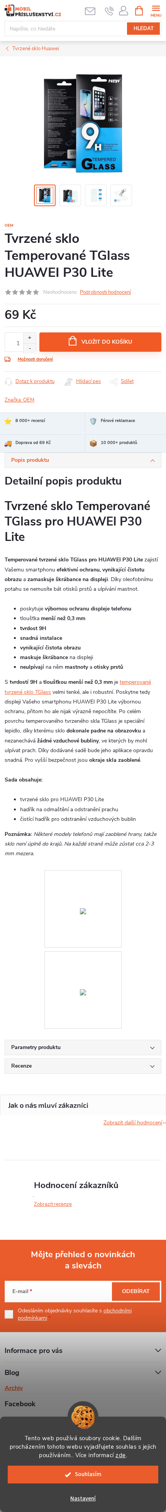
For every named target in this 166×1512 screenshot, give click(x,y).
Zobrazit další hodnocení (132, 1122)
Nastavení (83, 1499)
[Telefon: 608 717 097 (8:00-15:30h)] (109, 11)
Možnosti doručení (35, 359)
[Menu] (156, 10)
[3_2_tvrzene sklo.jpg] (83, 956)
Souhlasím (88, 1474)
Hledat (144, 28)
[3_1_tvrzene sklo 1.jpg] (83, 875)
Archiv (14, 1388)
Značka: (19, 400)
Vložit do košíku (106, 342)
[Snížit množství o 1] (29, 348)
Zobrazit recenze (53, 1204)
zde (120, 1455)
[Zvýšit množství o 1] (29, 338)
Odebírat (136, 1291)
